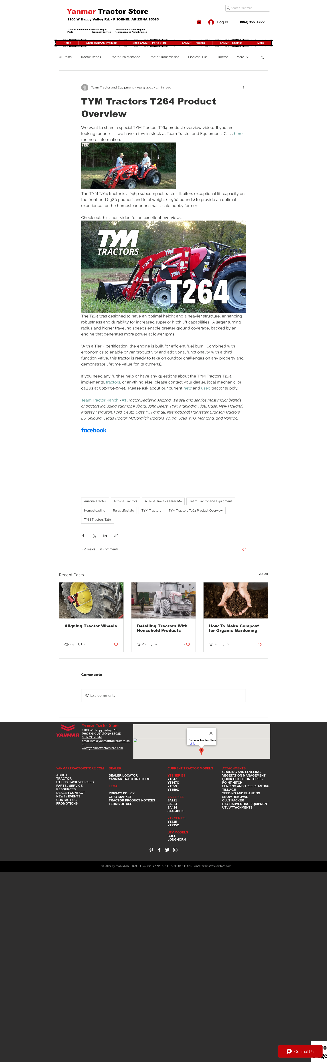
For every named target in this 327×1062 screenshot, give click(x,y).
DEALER (115, 768)
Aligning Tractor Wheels (91, 626)
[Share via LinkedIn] (105, 535)
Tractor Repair (91, 57)
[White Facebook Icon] (159, 850)
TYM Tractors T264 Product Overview (196, 510)
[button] (199, 21)
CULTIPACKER (233, 800)
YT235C (173, 825)
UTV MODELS (178, 832)
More (240, 57)
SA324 (172, 804)
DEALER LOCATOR (123, 775)
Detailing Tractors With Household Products (162, 628)
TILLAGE (229, 789)
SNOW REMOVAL (235, 797)
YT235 (172, 821)
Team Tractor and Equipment (210, 501)
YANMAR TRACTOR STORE (129, 779)
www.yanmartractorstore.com (102, 748)
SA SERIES (176, 797)
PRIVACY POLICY (122, 793)
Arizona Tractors (125, 501)
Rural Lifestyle (123, 510)
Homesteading (94, 510)
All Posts (65, 57)
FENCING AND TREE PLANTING (246, 786)
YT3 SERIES (176, 775)
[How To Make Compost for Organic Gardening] (236, 600)
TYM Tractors (151, 510)
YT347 (172, 779)
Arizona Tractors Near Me (163, 501)
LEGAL (114, 786)
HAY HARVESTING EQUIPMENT (245, 804)
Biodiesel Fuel (198, 57)
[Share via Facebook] (83, 535)
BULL (172, 836)
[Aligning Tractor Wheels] (91, 600)
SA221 (172, 800)
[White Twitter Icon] (167, 850)
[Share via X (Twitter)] (94, 535)
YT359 (172, 786)
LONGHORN (177, 839)
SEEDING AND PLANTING (241, 793)
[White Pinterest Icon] (151, 850)
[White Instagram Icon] (175, 850)
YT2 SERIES (176, 818)
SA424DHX (176, 811)
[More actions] (243, 87)
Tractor (222, 57)
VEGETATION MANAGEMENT (244, 775)
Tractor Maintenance (125, 57)
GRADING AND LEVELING (241, 772)
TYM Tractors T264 (97, 519)
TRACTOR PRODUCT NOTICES (132, 800)
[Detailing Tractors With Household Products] (163, 600)
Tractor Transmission (164, 57)
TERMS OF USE (120, 804)
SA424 (172, 807)
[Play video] (163, 267)
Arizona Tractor (95, 501)
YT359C (173, 789)
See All (263, 574)
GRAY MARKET (120, 797)
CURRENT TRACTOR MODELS (191, 768)
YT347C (173, 782)
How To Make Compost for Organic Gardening (234, 628)
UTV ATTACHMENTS (237, 807)
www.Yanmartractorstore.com (212, 866)
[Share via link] (116, 535)
